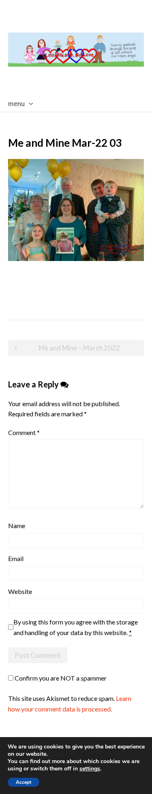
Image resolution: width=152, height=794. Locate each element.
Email (16, 558)
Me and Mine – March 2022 (79, 348)
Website (20, 591)
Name (16, 525)
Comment (24, 432)
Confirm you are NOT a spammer (60, 678)
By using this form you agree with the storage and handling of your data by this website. (75, 627)
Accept (23, 782)
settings (89, 769)
